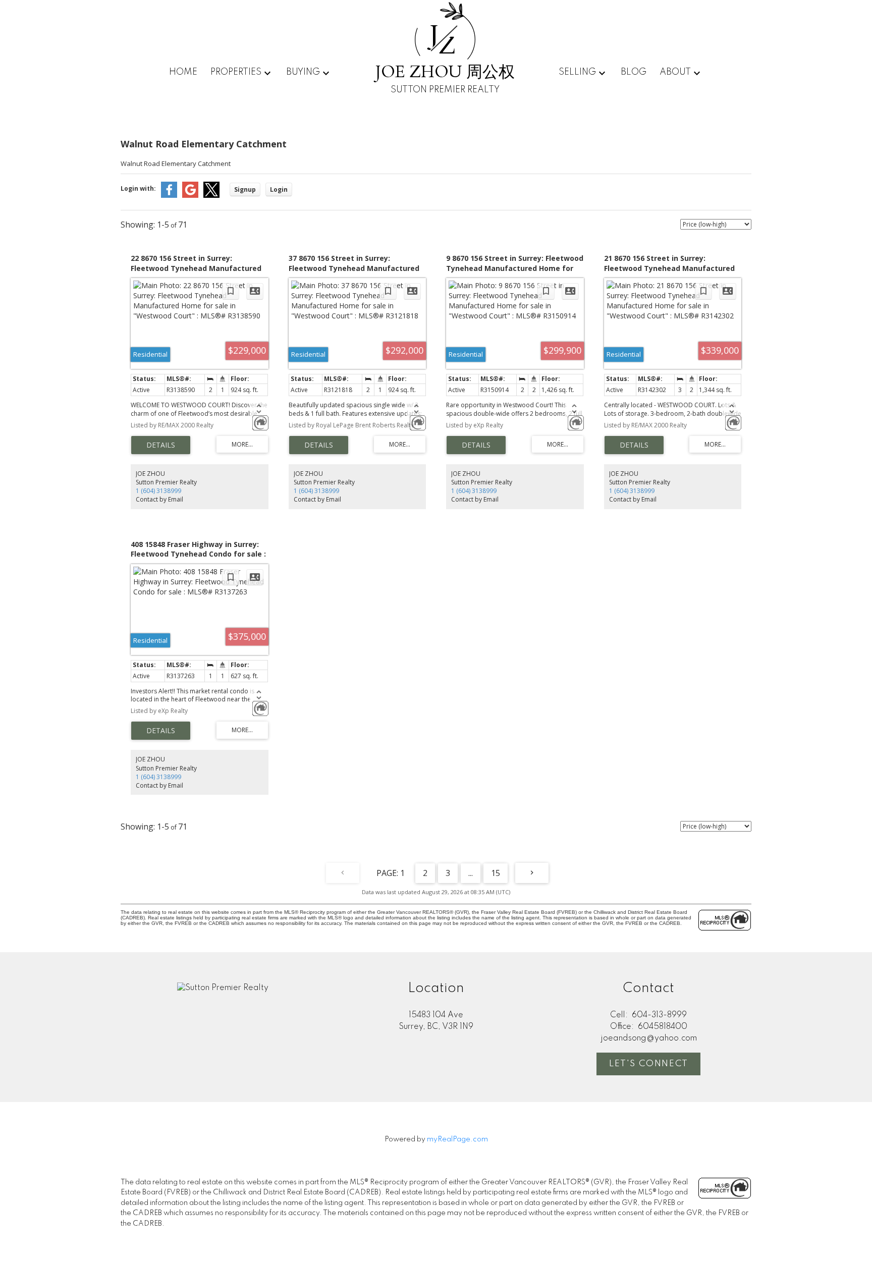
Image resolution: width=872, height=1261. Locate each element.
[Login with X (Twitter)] (211, 195)
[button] (648, 1064)
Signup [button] (245, 189)
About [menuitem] (675, 72)
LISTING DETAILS (160, 445)
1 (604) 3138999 (158, 490)
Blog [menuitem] (633, 72)
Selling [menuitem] (577, 72)
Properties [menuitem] (235, 72)
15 (495, 873)
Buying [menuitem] (303, 72)
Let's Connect (648, 1063)
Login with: (138, 188)
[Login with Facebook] (169, 195)
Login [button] (279, 189)
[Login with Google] (190, 195)
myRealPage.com (457, 1139)
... (470, 873)
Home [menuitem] (183, 72)
